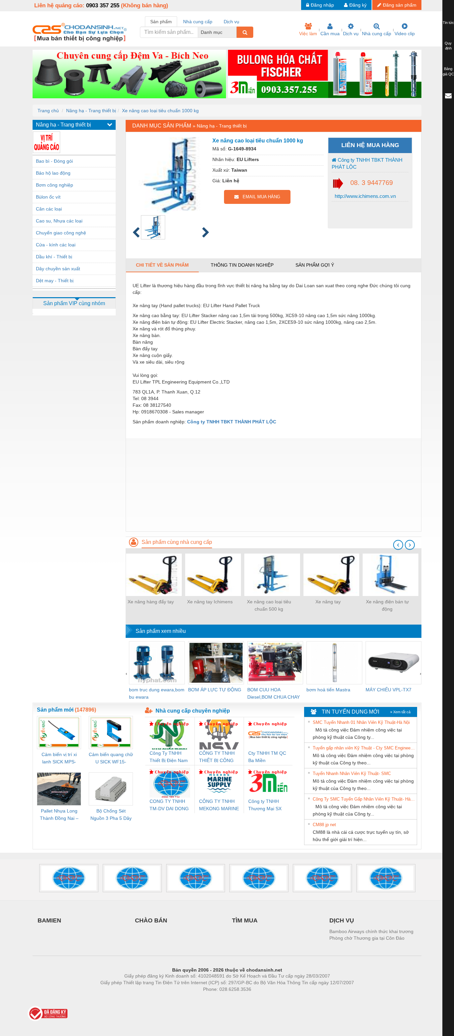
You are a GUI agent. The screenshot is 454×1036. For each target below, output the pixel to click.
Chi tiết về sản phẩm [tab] (162, 265)
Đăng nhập (322, 5)
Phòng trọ (183, 999)
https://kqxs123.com (260, 999)
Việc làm (308, 33)
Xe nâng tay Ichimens (210, 601)
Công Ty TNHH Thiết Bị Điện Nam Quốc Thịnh (169, 757)
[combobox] (234, 32)
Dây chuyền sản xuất (58, 268)
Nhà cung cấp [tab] (197, 21)
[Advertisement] (273, 484)
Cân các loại (49, 209)
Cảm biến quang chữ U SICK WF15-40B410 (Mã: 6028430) (111, 758)
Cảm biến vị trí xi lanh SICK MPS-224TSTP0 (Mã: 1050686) (59, 758)
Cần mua (330, 33)
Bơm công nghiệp (54, 185)
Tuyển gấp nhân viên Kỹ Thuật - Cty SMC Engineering (364, 747)
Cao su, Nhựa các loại (59, 220)
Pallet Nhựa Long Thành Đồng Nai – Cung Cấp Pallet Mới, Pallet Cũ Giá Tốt (59, 815)
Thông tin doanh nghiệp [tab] (242, 265)
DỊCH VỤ (341, 920)
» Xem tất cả (400, 712)
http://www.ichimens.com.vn (364, 196)
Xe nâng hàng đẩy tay (151, 601)
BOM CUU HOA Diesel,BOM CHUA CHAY (273, 693)
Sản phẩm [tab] (161, 21)
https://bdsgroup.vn (218, 999)
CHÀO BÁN (151, 920)
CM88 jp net (324, 824)
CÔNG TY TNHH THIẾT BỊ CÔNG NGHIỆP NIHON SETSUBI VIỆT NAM (217, 757)
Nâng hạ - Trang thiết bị (91, 110)
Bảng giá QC (448, 71)
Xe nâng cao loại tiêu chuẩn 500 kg (269, 605)
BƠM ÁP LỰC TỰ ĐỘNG (214, 689)
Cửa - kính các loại (55, 244)
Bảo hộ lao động (53, 173)
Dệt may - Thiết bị (54, 280)
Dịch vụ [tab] (231, 21)
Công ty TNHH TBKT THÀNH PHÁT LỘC (367, 163)
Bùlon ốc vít (48, 197)
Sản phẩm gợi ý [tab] (314, 265)
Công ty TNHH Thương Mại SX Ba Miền (265, 805)
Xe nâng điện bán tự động (387, 605)
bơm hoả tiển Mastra (328, 689)
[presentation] (398, 545)
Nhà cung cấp (376, 33)
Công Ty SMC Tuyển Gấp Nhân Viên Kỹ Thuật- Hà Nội (364, 799)
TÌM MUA (245, 920)
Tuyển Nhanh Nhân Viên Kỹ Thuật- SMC (352, 773)
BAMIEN (49, 920)
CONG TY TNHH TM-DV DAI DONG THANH (169, 805)
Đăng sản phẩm (399, 5)
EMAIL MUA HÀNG (259, 196)
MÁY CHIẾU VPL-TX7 (388, 689)
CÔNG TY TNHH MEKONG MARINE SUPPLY (219, 805)
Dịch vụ (351, 33)
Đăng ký (358, 5)
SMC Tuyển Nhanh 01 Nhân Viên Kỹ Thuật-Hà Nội (361, 722)
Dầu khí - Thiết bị (54, 256)
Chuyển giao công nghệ (61, 232)
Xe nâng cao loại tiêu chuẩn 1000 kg (160, 110)
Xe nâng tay (328, 601)
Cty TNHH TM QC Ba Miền (267, 756)
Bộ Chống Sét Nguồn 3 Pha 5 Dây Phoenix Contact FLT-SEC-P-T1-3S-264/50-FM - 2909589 (111, 815)
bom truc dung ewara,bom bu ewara (156, 693)
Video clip (405, 33)
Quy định (448, 45)
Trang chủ (48, 110)
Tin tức (448, 23)
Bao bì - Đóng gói (54, 161)
